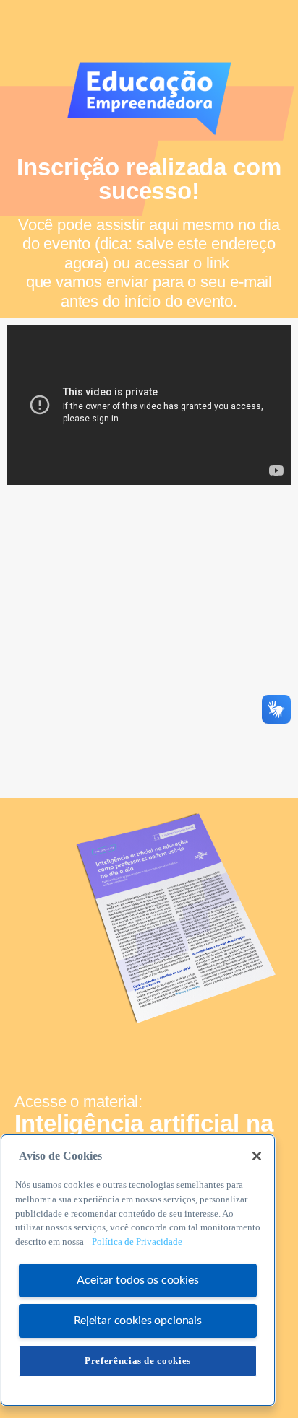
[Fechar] (257, 1156)
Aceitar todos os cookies (137, 1280)
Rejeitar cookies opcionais (138, 1320)
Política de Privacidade (137, 1241)
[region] (138, 1270)
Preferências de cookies (138, 1360)
